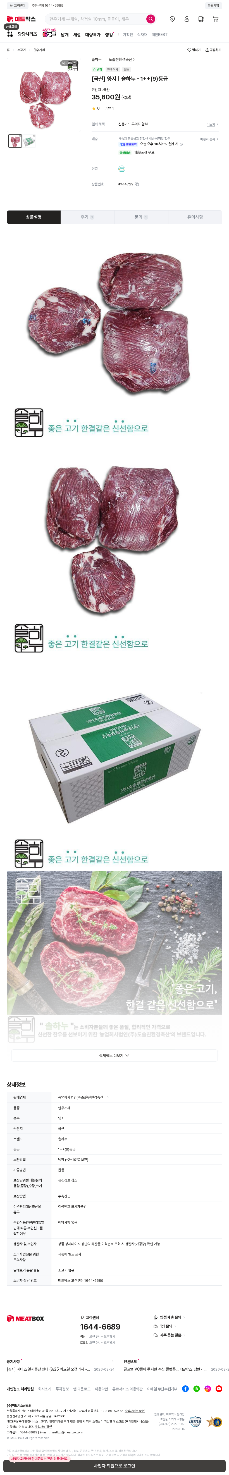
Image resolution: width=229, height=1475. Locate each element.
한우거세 (39, 50)
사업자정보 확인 (135, 1411)
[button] (181, 144)
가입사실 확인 (43, 1427)
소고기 (21, 50)
